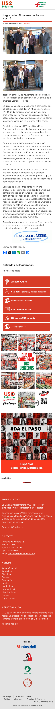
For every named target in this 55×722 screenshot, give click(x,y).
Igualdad (6, 583)
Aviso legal (6, 696)
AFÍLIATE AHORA (10, 624)
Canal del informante (36, 699)
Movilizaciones (9, 592)
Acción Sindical (9, 568)
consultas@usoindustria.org (21, 553)
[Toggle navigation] (50, 3)
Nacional (27, 23)
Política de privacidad (13, 699)
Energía (5, 577)
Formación (7, 580)
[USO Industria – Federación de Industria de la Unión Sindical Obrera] (7, 5)
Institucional (8, 586)
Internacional (8, 589)
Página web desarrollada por (27, 705)
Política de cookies (24, 696)
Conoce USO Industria (12, 527)
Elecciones (7, 574)
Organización (8, 598)
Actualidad (7, 571)
